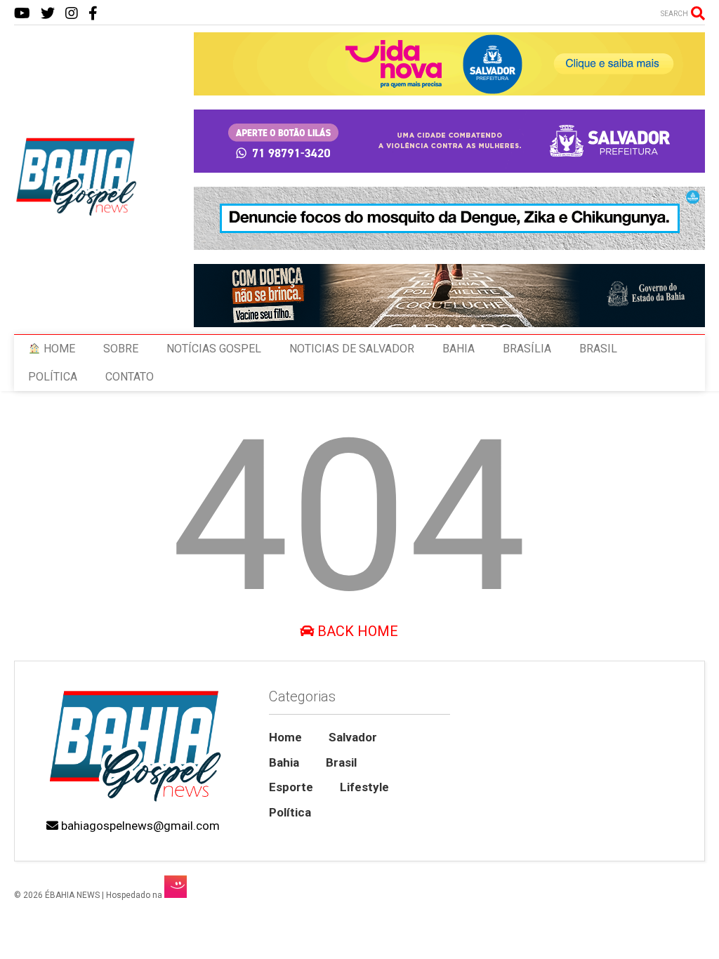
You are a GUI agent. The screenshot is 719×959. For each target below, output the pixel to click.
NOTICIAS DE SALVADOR (351, 348)
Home (285, 737)
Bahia (284, 762)
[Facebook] (93, 13)
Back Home (356, 631)
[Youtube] (22, 13)
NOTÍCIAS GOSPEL (213, 348)
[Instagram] (71, 13)
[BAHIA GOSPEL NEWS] (77, 212)
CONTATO (129, 376)
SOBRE (120, 348)
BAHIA (458, 348)
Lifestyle (364, 787)
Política (290, 812)
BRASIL (598, 348)
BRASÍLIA (527, 348)
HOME (58, 348)
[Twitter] (48, 13)
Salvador (353, 737)
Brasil (341, 762)
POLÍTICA (52, 376)
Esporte (291, 787)
